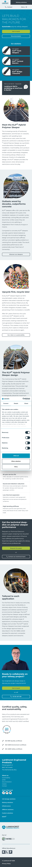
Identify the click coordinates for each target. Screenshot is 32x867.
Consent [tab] (5, 403)
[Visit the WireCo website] (8, 839)
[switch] (27, 437)
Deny (15, 466)
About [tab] (26, 403)
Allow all (16, 455)
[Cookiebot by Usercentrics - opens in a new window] (23, 399)
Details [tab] (16, 403)
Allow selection (16, 461)
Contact (9, 7)
